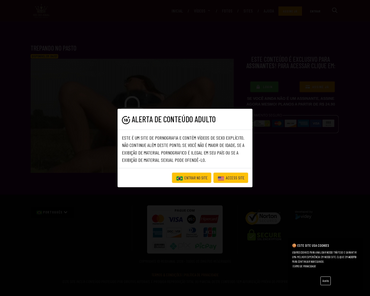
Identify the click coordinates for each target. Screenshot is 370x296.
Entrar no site (196, 177)
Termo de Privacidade (304, 266)
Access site (235, 177)
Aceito (326, 280)
